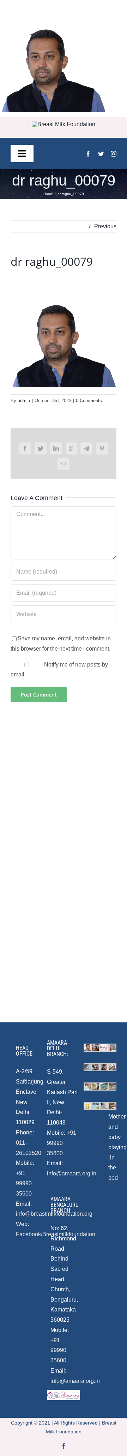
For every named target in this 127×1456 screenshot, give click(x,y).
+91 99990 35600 (24, 1183)
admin (24, 400)
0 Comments (89, 400)
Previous (105, 226)
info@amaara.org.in (71, 1173)
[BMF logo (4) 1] (63, 124)
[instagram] (113, 154)
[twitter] (101, 154)
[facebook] (88, 154)
